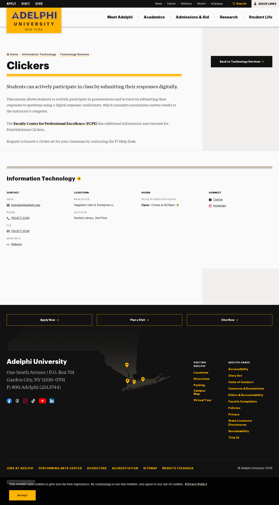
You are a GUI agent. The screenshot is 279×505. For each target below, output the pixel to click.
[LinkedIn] (51, 400)
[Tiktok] (33, 400)
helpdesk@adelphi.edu (25, 205)
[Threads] (17, 400)
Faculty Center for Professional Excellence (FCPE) (55, 123)
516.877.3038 (20, 231)
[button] (239, 4)
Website (16, 244)
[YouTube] (42, 400)
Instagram (219, 205)
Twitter (218, 199)
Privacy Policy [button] (196, 484)
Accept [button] (22, 495)
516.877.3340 (20, 218)
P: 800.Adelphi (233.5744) (34, 387)
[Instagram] (25, 400)
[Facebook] (9, 400)
